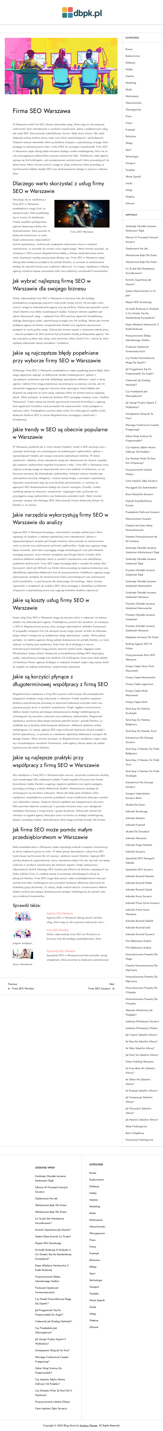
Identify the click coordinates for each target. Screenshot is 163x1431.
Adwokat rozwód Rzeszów (140, 876)
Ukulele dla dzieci (135, 805)
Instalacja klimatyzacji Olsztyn (141, 1028)
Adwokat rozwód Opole (139, 889)
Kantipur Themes (88, 1425)
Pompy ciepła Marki (136, 702)
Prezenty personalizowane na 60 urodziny (141, 539)
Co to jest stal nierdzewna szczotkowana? (140, 271)
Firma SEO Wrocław (58, 930)
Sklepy (129, 143)
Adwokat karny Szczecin (139, 896)
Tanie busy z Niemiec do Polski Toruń (142, 762)
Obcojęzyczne (133, 109)
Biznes (129, 49)
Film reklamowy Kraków (138, 941)
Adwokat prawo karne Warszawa (137, 912)
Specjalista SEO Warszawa (61, 951)
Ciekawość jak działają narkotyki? (138, 382)
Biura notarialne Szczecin (139, 494)
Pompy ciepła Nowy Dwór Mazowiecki (140, 668)
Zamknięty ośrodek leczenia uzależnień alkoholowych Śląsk (142, 550)
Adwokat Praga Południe (139, 845)
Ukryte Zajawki (133, 176)
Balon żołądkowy (135, 1133)
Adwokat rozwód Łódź (138, 927)
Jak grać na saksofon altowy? (142, 1055)
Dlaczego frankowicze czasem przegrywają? (142, 427)
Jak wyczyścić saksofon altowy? (138, 1111)
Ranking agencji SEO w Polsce (139, 646)
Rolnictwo (131, 136)
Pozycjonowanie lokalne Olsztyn (139, 472)
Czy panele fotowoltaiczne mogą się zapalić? (140, 360)
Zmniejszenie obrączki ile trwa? (139, 416)
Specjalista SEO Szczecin (139, 869)
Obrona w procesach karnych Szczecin (142, 239)
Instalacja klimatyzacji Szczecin (142, 1021)
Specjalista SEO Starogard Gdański (140, 860)
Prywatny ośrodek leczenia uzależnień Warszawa (140, 628)
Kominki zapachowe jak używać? (138, 282)
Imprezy (130, 76)
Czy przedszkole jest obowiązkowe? (136, 394)
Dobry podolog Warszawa (140, 1061)
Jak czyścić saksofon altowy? (142, 1035)
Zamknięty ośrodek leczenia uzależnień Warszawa (141, 595)
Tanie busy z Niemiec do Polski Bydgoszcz (142, 751)
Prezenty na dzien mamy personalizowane (139, 528)
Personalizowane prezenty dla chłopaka (142, 990)
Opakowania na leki (137, 248)
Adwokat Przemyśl (135, 825)
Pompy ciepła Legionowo (139, 684)
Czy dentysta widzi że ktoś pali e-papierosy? (140, 461)
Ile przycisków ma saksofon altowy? (140, 1070)
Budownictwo (133, 56)
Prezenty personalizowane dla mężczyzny (142, 968)
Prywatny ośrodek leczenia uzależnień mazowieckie (140, 606)
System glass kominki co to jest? (141, 293)
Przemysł (130, 129)
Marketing (131, 83)
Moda (129, 89)
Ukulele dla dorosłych (137, 831)
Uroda (129, 183)
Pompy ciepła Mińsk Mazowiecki (137, 693)
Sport (128, 150)
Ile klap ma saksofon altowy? (142, 1041)
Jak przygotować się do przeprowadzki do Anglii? (140, 371)
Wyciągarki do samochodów (141, 487)
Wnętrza (130, 196)
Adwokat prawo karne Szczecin (142, 903)
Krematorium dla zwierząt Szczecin (139, 740)
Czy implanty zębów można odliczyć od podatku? (140, 449)
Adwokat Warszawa (136, 838)
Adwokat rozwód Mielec (139, 883)
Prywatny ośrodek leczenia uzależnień (140, 617)
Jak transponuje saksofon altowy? (139, 1099)
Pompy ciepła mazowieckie (140, 677)
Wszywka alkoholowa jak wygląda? (139, 1012)
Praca (129, 116)
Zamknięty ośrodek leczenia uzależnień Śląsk (141, 561)
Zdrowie (130, 203)
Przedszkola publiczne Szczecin (142, 512)
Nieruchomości (134, 103)
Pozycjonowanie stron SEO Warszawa (140, 657)
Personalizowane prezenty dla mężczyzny (142, 979)
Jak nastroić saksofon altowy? (142, 1119)
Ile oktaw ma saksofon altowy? (138, 1082)
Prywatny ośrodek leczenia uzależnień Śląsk (140, 572)
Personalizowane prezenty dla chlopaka (142, 1001)
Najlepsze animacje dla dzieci (142, 637)
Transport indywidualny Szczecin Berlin (138, 796)
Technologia (132, 156)
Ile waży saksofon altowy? (140, 1048)
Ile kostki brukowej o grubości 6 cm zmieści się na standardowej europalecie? (142, 313)
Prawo (129, 123)
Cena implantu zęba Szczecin (141, 481)
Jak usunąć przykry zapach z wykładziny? (141, 405)
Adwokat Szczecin (135, 851)
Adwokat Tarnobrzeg (136, 811)
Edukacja (130, 62)
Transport (130, 163)
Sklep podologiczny (136, 1126)
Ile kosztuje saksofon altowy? (142, 1090)
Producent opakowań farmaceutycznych (137, 349)
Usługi (129, 190)
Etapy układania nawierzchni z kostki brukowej (142, 327)
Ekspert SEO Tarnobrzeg (138, 302)
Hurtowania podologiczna (139, 1140)
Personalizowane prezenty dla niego (142, 957)
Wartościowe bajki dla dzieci (141, 255)
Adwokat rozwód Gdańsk (139, 921)
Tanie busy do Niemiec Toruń (141, 731)
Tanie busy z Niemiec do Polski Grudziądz (142, 773)
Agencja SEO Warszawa (60, 913)
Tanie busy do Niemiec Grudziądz (138, 711)
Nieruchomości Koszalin (138, 519)
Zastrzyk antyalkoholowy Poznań (139, 503)
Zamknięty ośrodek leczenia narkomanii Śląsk (141, 228)
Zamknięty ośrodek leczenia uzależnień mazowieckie (141, 583)
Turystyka (130, 170)
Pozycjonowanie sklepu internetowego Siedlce (138, 338)
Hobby (129, 69)
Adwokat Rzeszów (135, 818)
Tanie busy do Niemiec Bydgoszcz (138, 722)
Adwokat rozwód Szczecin (140, 934)
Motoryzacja (132, 96)
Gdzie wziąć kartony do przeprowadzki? (139, 438)
